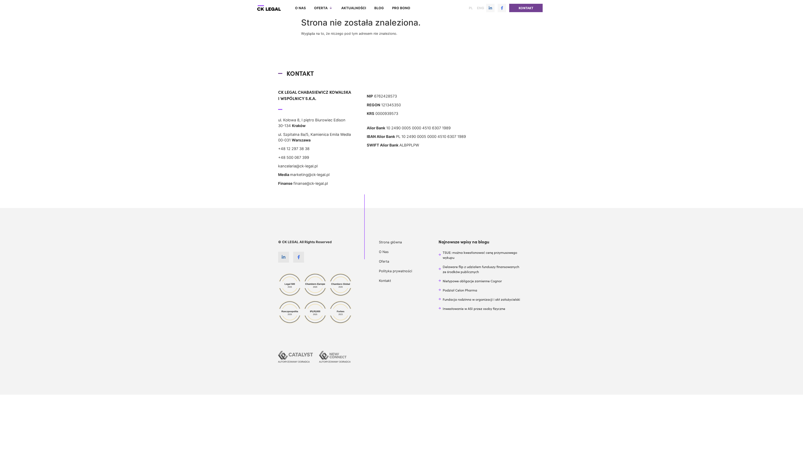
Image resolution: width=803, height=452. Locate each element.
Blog (379, 8)
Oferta (321, 8)
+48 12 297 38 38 (293, 148)
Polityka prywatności (395, 271)
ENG (480, 8)
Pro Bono (401, 8)
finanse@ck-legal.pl (310, 183)
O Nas (384, 252)
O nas (300, 8)
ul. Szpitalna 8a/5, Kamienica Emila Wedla (314, 134)
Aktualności (353, 8)
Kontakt (385, 281)
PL (471, 8)
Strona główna (390, 242)
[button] (526, 8)
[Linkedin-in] (490, 8)
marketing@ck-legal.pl (310, 174)
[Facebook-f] (502, 8)
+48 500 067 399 (293, 157)
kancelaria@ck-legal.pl (298, 166)
